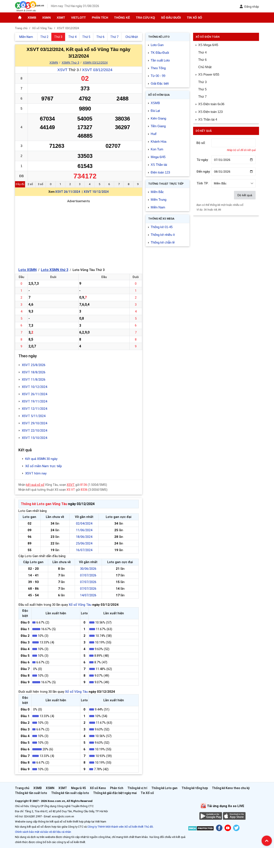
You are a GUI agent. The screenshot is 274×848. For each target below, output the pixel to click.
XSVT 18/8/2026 (33, 372)
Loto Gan (157, 45)
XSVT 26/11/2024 (67, 191)
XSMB (32, 17)
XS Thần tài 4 (207, 119)
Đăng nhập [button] (251, 6)
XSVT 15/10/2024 (34, 438)
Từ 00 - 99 (158, 76)
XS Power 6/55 (208, 74)
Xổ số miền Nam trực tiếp (43, 466)
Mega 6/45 (158, 157)
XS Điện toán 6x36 (211, 104)
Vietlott (78, 17)
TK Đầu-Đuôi (160, 52)
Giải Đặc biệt (160, 83)
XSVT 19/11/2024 (34, 401)
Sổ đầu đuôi (171, 17)
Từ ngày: (202, 160)
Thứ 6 (202, 59)
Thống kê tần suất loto (31, 793)
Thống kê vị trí (137, 788)
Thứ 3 (202, 82)
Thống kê (122, 17)
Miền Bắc (157, 192)
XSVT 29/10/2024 (34, 423)
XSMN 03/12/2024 (95, 62)
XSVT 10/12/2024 (96, 191)
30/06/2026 (88, 569)
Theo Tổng (158, 68)
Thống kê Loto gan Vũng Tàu (44, 504)
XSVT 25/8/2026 (33, 365)
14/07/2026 (88, 595)
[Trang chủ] (20, 17)
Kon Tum (157, 149)
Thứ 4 (202, 52)
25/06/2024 (84, 543)
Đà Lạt (155, 110)
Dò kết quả (244, 195)
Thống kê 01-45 (162, 227)
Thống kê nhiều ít (163, 234)
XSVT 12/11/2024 (34, 409)
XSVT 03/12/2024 (97, 70)
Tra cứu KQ (145, 17)
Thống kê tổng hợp (195, 788)
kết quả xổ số (35, 484)
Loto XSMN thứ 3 (54, 270)
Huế (153, 134)
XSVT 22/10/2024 (34, 430)
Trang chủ (22, 788)
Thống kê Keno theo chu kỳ (231, 788)
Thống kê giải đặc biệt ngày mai (115, 793)
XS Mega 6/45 (208, 45)
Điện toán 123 (160, 172)
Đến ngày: (203, 171)
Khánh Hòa (158, 141)
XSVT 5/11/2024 (33, 416)
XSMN (46, 17)
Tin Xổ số (194, 17)
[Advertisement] (78, 234)
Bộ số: (201, 143)
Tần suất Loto (160, 60)
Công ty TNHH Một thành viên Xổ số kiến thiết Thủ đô (120, 826)
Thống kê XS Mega (161, 218)
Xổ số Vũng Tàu (80, 605)
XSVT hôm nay (35, 473)
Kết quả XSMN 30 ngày (41, 459)
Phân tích (100, 17)
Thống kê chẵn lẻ (163, 242)
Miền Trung (158, 199)
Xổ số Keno (98, 788)
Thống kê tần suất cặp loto (70, 793)
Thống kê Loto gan (164, 788)
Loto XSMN (27, 270)
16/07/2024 (84, 550)
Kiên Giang (158, 118)
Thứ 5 (202, 89)
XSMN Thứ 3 (70, 62)
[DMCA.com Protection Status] (201, 829)
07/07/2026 (88, 575)
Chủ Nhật (204, 67)
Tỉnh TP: (202, 183)
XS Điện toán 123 (210, 112)
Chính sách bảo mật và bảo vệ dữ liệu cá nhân (43, 831)
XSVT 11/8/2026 (33, 379)
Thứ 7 (202, 96)
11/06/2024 (84, 530)
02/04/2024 (84, 523)
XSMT (61, 17)
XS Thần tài (159, 164)
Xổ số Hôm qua (159, 94)
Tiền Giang (158, 126)
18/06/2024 (84, 537)
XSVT (62, 70)
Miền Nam (158, 207)
